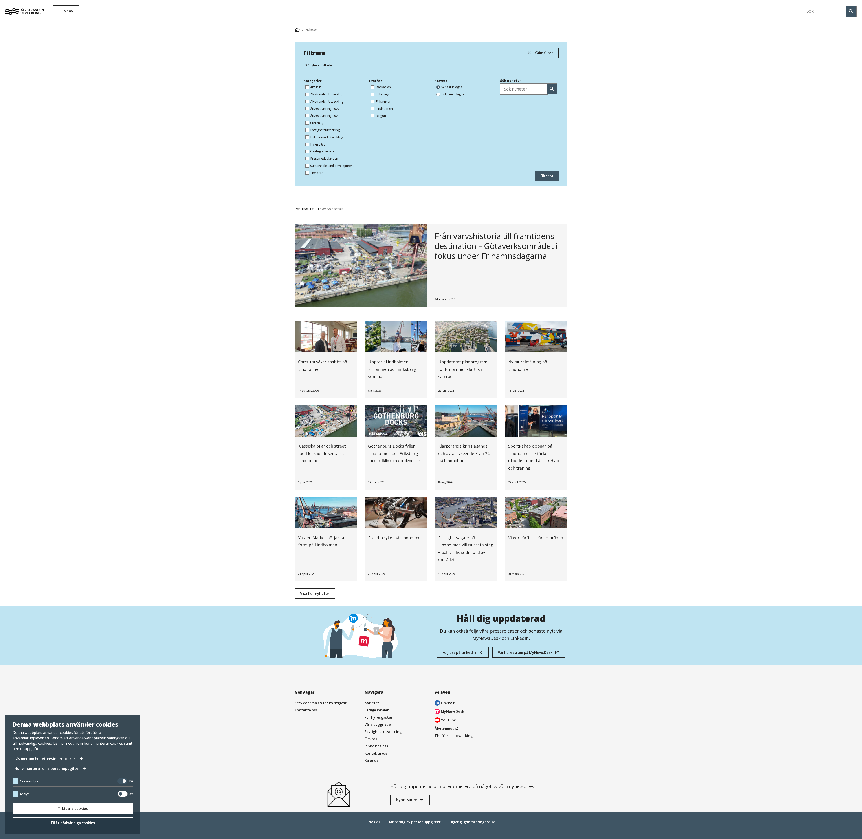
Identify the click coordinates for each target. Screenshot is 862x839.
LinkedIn (445, 703)
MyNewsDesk (449, 712)
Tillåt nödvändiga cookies (73, 822)
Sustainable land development (332, 165)
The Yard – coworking (454, 735)
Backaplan (383, 87)
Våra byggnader (378, 724)
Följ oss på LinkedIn (459, 654)
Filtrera (546, 175)
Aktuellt (315, 87)
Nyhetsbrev (406, 799)
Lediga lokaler (377, 710)
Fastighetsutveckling (325, 130)
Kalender (372, 760)
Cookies (373, 821)
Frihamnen (383, 101)
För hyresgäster (379, 717)
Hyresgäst (317, 144)
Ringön (381, 115)
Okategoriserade (322, 151)
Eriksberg (382, 94)
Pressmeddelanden (324, 158)
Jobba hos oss (376, 746)
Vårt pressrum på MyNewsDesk (525, 654)
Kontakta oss (306, 710)
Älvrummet (447, 729)
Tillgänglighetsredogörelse (471, 821)
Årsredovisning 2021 (325, 115)
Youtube (445, 721)
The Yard (316, 173)
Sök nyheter (510, 80)
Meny (68, 11)
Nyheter (311, 29)
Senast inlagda (451, 87)
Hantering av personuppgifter (414, 821)
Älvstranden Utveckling (326, 94)
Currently (316, 123)
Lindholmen (384, 108)
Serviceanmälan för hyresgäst (321, 702)
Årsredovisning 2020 (325, 108)
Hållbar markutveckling (326, 137)
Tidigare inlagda (452, 94)
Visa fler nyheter (314, 593)
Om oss (371, 738)
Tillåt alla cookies (73, 808)
